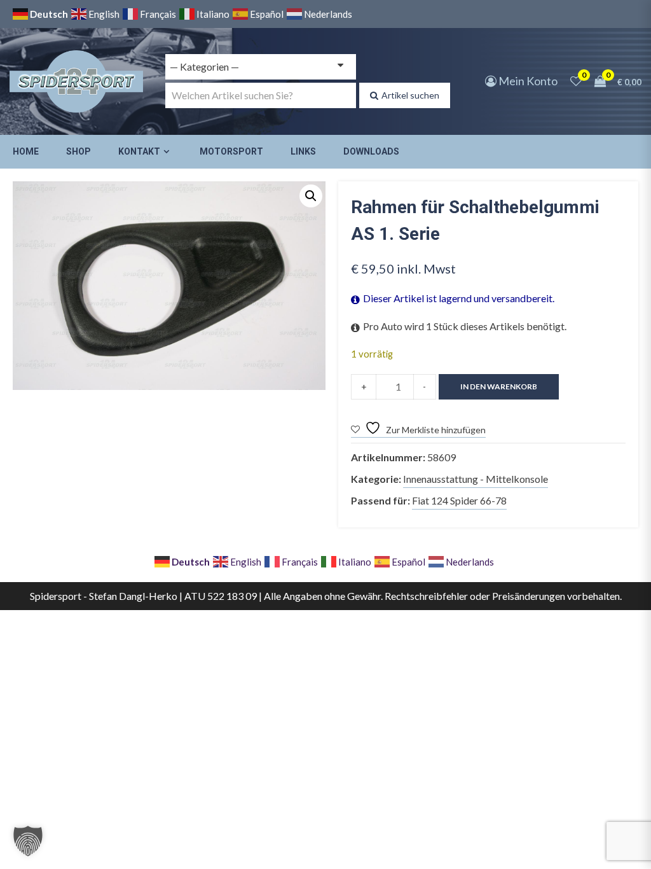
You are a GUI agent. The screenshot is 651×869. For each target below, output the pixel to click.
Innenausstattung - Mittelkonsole (475, 479)
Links (303, 151)
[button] (310, 195)
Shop (78, 151)
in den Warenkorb (498, 386)
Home (26, 151)
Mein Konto (527, 81)
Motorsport (231, 151)
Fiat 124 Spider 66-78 (459, 500)
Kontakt (139, 151)
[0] (576, 81)
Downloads (371, 151)
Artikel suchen (410, 95)
